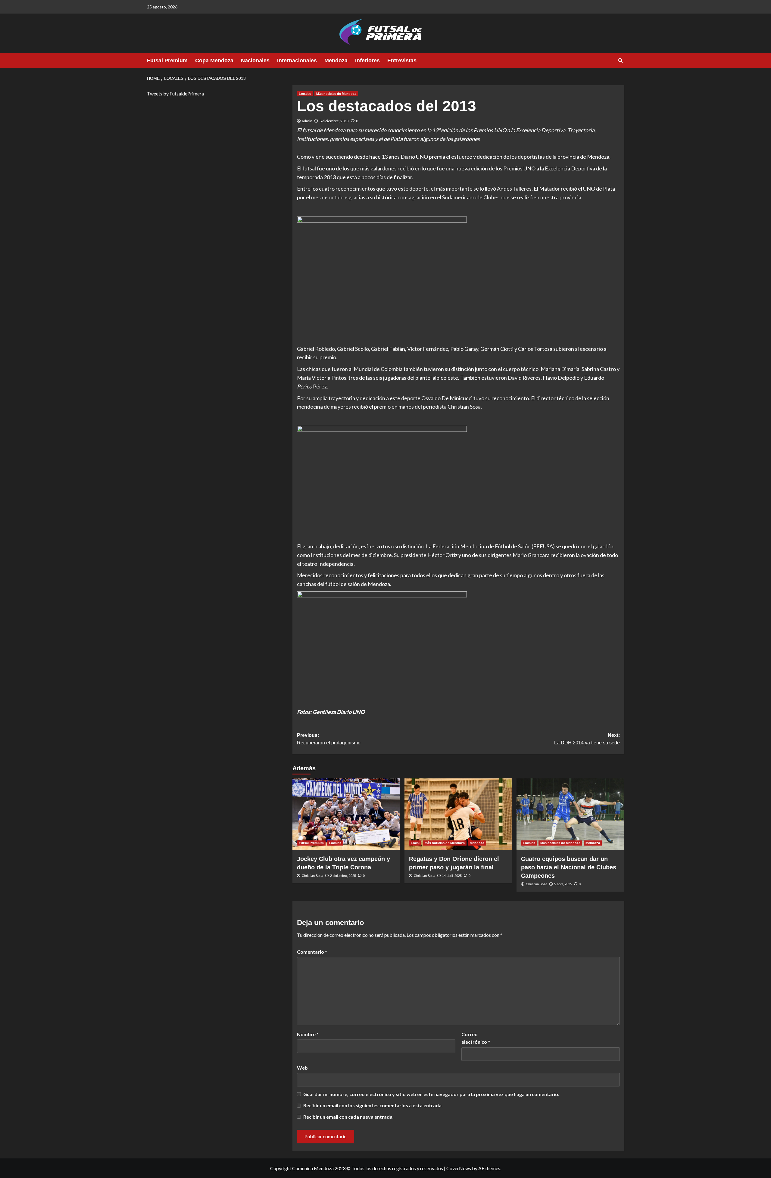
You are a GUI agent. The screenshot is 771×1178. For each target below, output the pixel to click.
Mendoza (336, 61)
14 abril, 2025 (452, 875)
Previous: (329, 739)
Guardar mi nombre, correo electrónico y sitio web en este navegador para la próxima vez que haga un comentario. (431, 1094)
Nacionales (255, 61)
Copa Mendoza (214, 61)
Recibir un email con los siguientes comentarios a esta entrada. (373, 1105)
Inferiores (367, 61)
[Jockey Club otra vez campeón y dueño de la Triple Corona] (346, 814)
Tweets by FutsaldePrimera (175, 93)
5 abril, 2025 (563, 884)
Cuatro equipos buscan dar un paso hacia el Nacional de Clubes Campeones (568, 867)
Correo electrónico (475, 1038)
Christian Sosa (312, 875)
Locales (305, 93)
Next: (587, 739)
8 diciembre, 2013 (334, 121)
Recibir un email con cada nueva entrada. (348, 1117)
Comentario (312, 952)
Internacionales (297, 61)
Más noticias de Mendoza (336, 93)
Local (415, 843)
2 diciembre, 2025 (343, 875)
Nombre (308, 1034)
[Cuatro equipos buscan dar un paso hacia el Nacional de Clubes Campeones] (570, 814)
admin (307, 121)
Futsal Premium (167, 61)
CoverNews (458, 1168)
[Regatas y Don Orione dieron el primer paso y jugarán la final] (458, 814)
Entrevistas (402, 61)
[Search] (620, 60)
